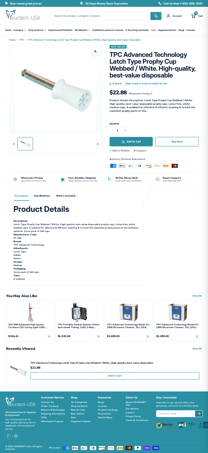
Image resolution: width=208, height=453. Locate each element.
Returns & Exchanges (53, 409)
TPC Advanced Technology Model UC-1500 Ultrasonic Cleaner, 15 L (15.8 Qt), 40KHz (128, 326)
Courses (191, 30)
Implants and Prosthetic (60, 30)
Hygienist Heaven (167, 30)
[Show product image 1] (25, 143)
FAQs (44, 417)
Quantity (114, 123)
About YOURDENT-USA (136, 404)
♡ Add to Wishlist (120, 150)
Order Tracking (49, 406)
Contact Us (47, 402)
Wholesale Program (52, 421)
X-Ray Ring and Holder (137, 30)
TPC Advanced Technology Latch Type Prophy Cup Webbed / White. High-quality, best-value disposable (91, 363)
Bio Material (81, 30)
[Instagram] (15, 436)
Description (21, 195)
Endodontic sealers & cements (107, 30)
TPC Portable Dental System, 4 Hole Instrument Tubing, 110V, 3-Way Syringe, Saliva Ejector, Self (78, 326)
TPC (22, 39)
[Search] (155, 16)
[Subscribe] (198, 414)
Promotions (104, 413)
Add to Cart (115, 375)
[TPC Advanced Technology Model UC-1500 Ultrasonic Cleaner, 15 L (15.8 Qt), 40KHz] (128, 312)
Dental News (105, 417)
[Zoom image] (95, 51)
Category (18, 30)
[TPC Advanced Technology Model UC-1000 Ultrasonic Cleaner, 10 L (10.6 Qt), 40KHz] (178, 312)
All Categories (79, 402)
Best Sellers (77, 413)
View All (197, 296)
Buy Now (177, 141)
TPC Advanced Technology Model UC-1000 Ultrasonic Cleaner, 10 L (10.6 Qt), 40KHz (177, 326)
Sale (153, 30)
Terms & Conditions (137, 420)
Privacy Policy (133, 416)
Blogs (181, 30)
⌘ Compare (139, 150)
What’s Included (65, 195)
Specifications (42, 195)
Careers (130, 412)
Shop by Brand (35, 30)
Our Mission (132, 408)
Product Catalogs (108, 409)
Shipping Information (53, 413)
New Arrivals (78, 409)
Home (8, 30)
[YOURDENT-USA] (23, 16)
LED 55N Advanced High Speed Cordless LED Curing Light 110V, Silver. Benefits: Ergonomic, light (27, 326)
